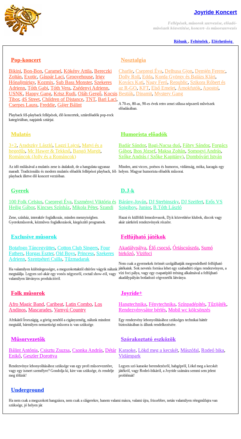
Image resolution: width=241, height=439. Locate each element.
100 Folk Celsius (25, 201)
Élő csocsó (159, 247)
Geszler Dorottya (40, 355)
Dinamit (144, 93)
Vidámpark (130, 355)
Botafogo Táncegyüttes (32, 247)
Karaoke (127, 350)
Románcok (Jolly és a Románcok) (42, 156)
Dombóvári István (204, 156)
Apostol (210, 88)
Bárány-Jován (132, 201)
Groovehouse (79, 76)
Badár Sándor (132, 145)
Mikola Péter (84, 207)
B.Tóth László (167, 207)
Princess (86, 253)
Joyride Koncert (215, 12)
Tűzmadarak (77, 259)
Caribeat (54, 304)
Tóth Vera (60, 88)
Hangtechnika (132, 304)
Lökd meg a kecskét (158, 350)
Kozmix (45, 82)
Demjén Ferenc (210, 71)
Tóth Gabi (38, 88)
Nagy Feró (156, 82)
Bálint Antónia (23, 350)
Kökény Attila (78, 71)
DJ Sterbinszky (164, 201)
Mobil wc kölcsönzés (189, 309)
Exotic (30, 76)
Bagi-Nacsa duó (164, 145)
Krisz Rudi (64, 93)
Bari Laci (107, 99)
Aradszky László (35, 145)
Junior (145, 207)
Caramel (53, 71)
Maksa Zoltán (171, 151)
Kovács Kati (131, 82)
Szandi (106, 207)
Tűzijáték (217, 304)
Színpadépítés (191, 304)
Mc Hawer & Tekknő (49, 151)
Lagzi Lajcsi (67, 145)
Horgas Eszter (39, 253)
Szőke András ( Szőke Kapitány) (151, 156)
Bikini (15, 71)
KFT (144, 88)
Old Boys (65, 253)
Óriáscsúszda (186, 247)
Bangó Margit (86, 151)
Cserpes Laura (23, 104)
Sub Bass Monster (74, 82)
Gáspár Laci (52, 76)
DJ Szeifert (192, 201)
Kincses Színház (53, 207)
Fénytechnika (162, 304)
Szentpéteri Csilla (45, 259)
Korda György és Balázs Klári (185, 76)
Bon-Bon (33, 71)
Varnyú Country (70, 309)
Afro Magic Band (26, 304)
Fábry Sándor (196, 145)
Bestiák (126, 93)
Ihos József (144, 151)
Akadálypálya (132, 247)
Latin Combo (79, 304)
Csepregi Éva (149, 71)
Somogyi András (204, 151)
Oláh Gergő (89, 93)
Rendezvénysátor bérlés (142, 309)
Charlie (126, 71)
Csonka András (87, 350)
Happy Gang (38, 93)
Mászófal (189, 350)
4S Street (31, 99)
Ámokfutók (189, 88)
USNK (16, 93)
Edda (147, 76)
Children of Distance (62, 99)
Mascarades (39, 309)
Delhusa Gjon (178, 71)
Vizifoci (144, 253)
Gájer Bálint (69, 104)
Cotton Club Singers (77, 247)
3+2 (13, 145)
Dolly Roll (129, 76)
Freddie (47, 104)
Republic (179, 82)
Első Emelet (163, 88)
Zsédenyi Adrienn (90, 88)
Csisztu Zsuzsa (55, 350)
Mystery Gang (168, 93)
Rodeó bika (212, 350)
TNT (90, 99)
